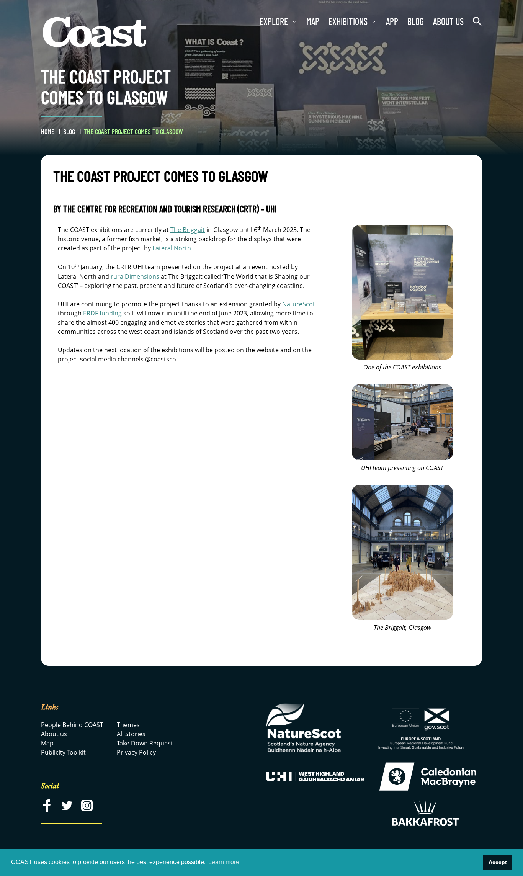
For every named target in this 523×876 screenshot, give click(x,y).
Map (312, 21)
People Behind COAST (72, 725)
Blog (415, 21)
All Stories (131, 734)
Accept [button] (498, 862)
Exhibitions (348, 21)
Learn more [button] (223, 862)
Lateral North (171, 248)
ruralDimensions (135, 276)
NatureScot (298, 304)
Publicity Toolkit (63, 752)
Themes (128, 725)
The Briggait (187, 230)
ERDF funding (102, 313)
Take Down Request (145, 743)
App (392, 21)
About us (448, 21)
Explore (274, 21)
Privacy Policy (136, 752)
